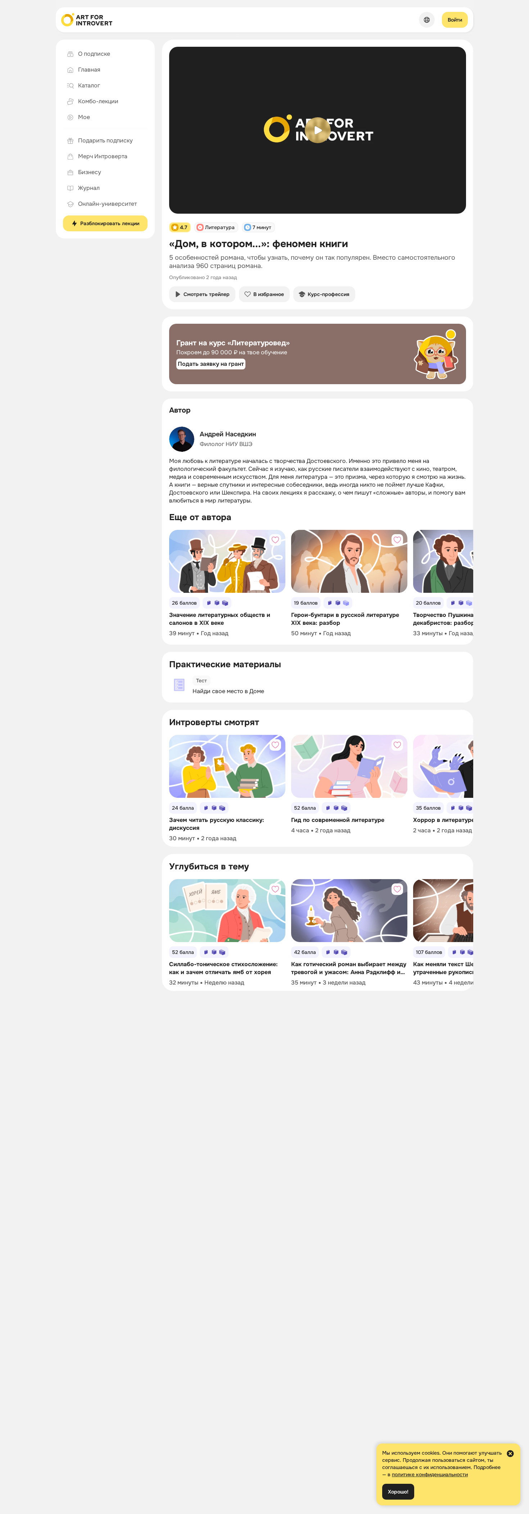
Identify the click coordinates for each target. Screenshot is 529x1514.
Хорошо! (398, 1491)
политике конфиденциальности (430, 1474)
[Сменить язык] (427, 20)
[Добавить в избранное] (275, 540)
